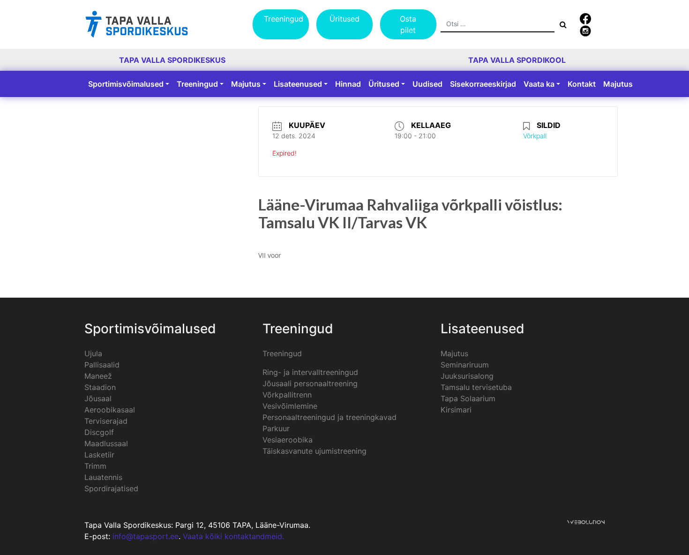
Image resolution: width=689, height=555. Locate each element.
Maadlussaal (106, 443)
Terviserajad (105, 421)
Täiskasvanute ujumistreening (314, 451)
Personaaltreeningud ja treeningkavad (329, 417)
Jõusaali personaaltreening (310, 383)
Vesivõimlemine (289, 406)
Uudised (427, 84)
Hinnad (348, 84)
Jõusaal (98, 398)
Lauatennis (103, 477)
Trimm (95, 466)
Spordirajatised (111, 488)
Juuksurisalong (467, 376)
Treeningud (283, 18)
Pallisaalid (102, 364)
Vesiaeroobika (287, 439)
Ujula (93, 353)
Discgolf (99, 432)
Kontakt (582, 84)
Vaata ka (539, 84)
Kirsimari (456, 409)
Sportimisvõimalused (126, 84)
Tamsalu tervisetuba (476, 387)
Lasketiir (99, 454)
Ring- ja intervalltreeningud (310, 372)
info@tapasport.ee (145, 536)
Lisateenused (298, 84)
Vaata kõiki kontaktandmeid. (233, 536)
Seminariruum (465, 364)
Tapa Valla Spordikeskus (172, 60)
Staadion (100, 387)
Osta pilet (408, 24)
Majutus (246, 84)
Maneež (98, 376)
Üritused (344, 18)
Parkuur (276, 428)
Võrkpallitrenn (287, 394)
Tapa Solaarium (468, 398)
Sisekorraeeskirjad (483, 84)
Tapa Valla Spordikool (517, 60)
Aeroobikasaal (109, 409)
